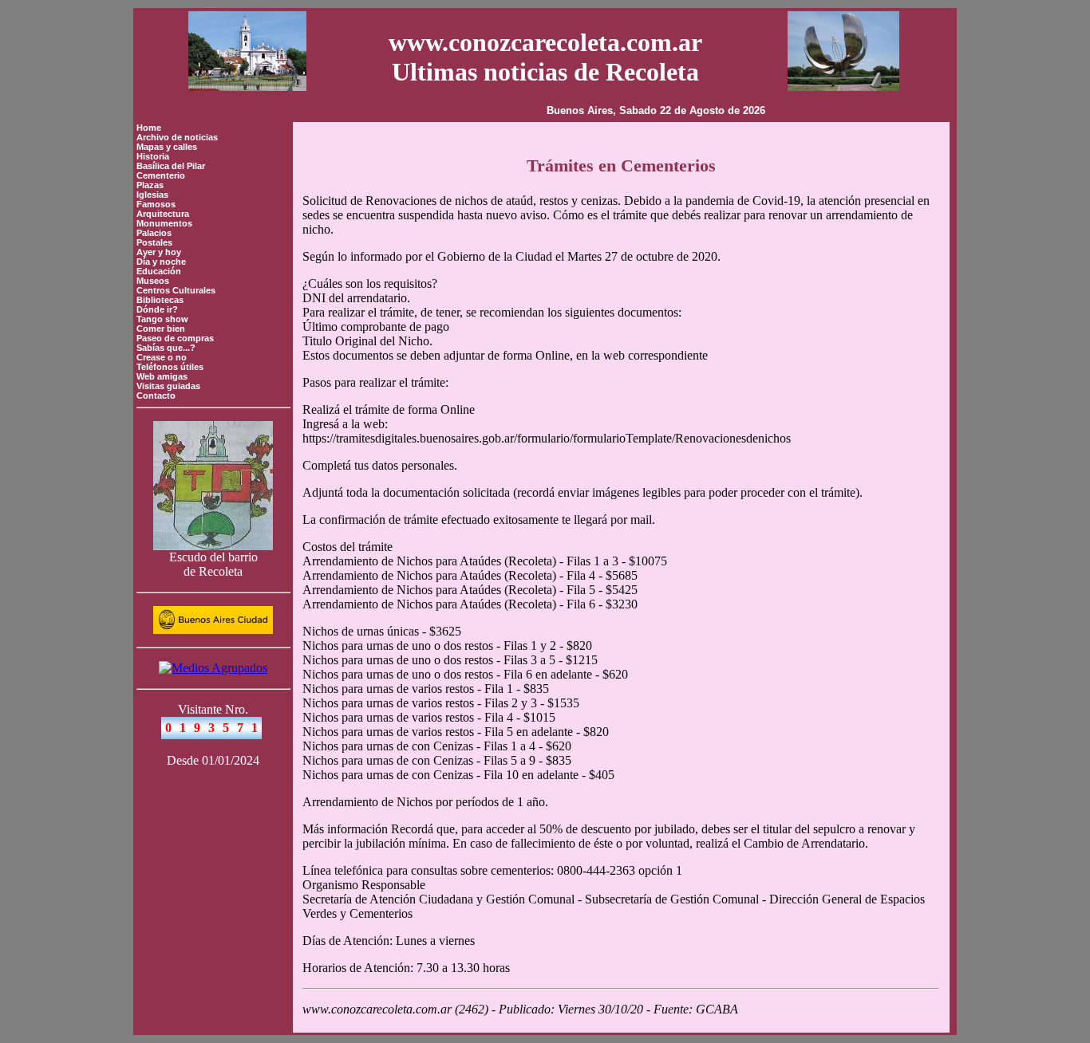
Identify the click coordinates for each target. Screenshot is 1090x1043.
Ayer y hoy (158, 252)
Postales (154, 242)
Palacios (154, 233)
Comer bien (160, 328)
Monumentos (164, 223)
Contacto (156, 395)
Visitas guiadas (168, 386)
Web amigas (162, 376)
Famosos (156, 204)
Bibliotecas (160, 300)
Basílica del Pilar (170, 166)
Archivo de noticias (177, 137)
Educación (158, 271)
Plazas (150, 185)
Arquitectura (162, 213)
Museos (152, 280)
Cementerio (160, 175)
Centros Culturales (175, 290)
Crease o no (161, 357)
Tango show (162, 319)
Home (148, 127)
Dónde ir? (157, 309)
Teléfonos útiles (169, 367)
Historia (152, 156)
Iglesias (152, 194)
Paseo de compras (175, 338)
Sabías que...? (165, 347)
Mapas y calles (166, 147)
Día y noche (161, 261)
